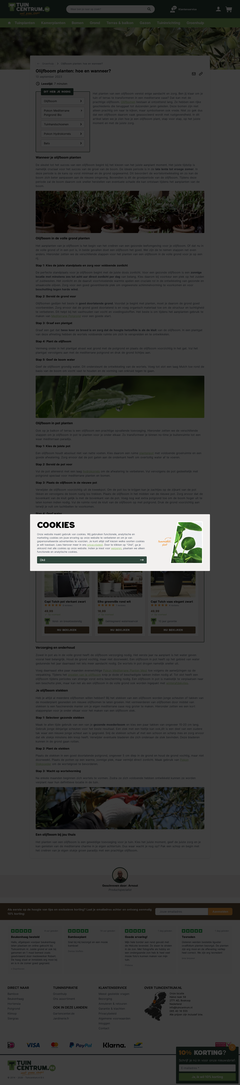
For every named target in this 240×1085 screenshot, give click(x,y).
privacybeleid (95, 544)
